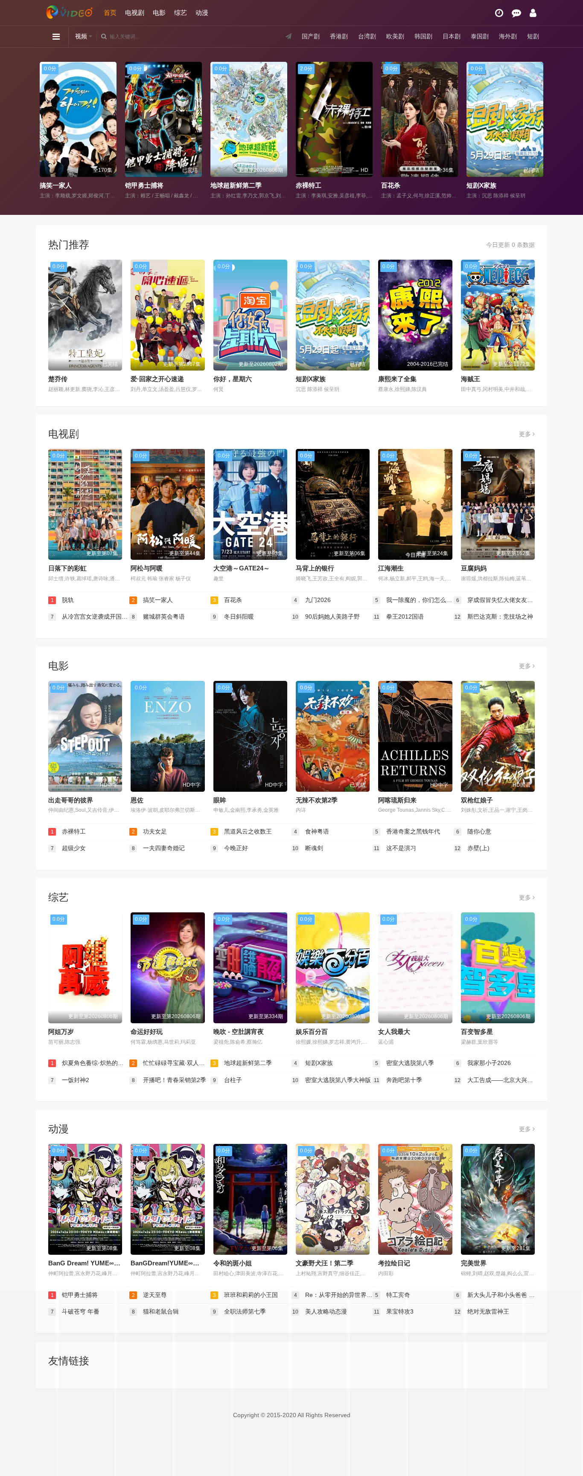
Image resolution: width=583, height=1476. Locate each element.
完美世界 (474, 1263)
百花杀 (380, 185)
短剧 (533, 36)
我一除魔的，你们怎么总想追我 (414, 599)
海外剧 (508, 36)
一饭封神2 (70, 1080)
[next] (538, 131)
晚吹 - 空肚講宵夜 (238, 1031)
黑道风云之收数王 (242, 831)
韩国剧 (423, 36)
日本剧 (452, 36)
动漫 (201, 12)
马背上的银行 (315, 568)
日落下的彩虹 (67, 568)
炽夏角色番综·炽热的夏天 (90, 1062)
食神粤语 (311, 831)
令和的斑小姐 (232, 1263)
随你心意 (474, 831)
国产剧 (311, 36)
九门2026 (312, 599)
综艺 (180, 12)
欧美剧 (395, 36)
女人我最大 (394, 1031)
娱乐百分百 (312, 1031)
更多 (526, 434)
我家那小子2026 (483, 1062)
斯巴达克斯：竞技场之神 (494, 616)
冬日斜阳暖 (233, 616)
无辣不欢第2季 (317, 800)
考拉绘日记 (394, 1263)
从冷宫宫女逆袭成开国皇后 (90, 616)
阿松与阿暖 (147, 568)
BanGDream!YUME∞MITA (169, 1263)
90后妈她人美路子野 (326, 616)
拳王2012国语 (399, 616)
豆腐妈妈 (474, 568)
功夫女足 (149, 831)
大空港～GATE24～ (241, 568)
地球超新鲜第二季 (225, 185)
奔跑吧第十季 (398, 1080)
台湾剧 (367, 36)
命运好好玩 (147, 1031)
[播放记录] (499, 13)
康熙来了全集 (397, 378)
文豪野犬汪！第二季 (324, 1263)
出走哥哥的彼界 (70, 800)
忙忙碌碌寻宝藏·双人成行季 (171, 1062)
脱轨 (62, 599)
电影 (159, 12)
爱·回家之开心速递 (157, 378)
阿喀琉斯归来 (397, 800)
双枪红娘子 (477, 800)
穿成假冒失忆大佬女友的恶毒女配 (495, 599)
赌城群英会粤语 (158, 616)
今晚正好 (230, 848)
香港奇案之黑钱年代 (407, 831)
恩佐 (137, 800)
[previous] (45, 131)
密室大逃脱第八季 (404, 1062)
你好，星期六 (232, 378)
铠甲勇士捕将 (134, 185)
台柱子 (227, 1080)
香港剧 (339, 36)
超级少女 (68, 848)
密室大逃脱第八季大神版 (331, 1080)
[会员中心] (533, 13)
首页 (110, 12)
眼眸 (219, 800)
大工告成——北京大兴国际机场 (495, 1080)
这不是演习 (395, 848)
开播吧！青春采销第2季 (169, 1080)
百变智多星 (477, 1031)
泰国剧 (480, 36)
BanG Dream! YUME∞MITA (88, 1263)
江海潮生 (391, 568)
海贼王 (470, 378)
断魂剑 (307, 848)
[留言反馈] (516, 13)
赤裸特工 (298, 185)
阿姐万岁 (61, 1031)
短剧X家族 (471, 185)
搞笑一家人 (45, 185)
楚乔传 (57, 378)
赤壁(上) (472, 848)
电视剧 (134, 12)
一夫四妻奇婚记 (158, 848)
